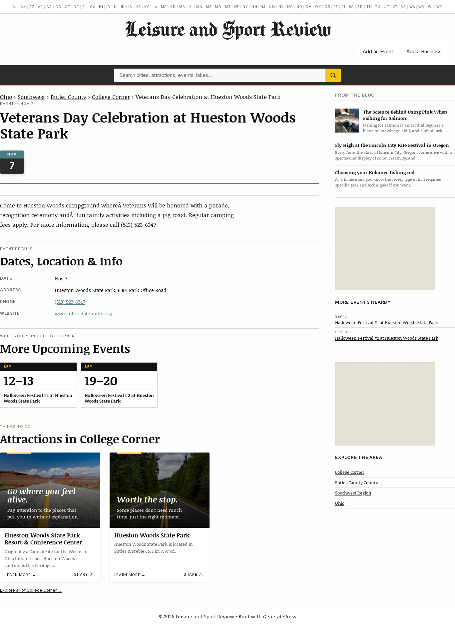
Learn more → (20, 574)
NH (254, 7)
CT (67, 7)
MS (209, 7)
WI (430, 7)
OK (318, 7)
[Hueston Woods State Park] (160, 490)
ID (108, 7)
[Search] (333, 75)
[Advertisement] (385, 248)
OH (308, 7)
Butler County (68, 97)
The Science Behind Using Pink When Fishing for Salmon (405, 114)
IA (130, 7)
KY (147, 7)
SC (351, 7)
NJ (262, 7)
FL (84, 7)
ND (299, 7)
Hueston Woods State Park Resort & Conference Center (43, 539)
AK (23, 7)
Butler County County (356, 482)
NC (290, 7)
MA (182, 7)
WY (439, 7)
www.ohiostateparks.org (83, 313)
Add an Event (378, 51)
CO (58, 7)
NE (236, 7)
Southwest (31, 97)
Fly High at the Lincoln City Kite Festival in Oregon (392, 145)
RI (343, 7)
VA (403, 7)
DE (76, 7)
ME (164, 7)
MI (191, 7)
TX (377, 7)
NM (272, 7)
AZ (32, 7)
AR (40, 7)
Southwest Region (353, 492)
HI (101, 7)
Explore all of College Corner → (31, 590)
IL (116, 7)
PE (335, 7)
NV (245, 7)
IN (123, 7)
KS (138, 7)
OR (327, 7)
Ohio (6, 97)
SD (360, 7)
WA (412, 7)
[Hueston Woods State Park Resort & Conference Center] (50, 490)
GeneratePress (279, 616)
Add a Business (424, 51)
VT (395, 7)
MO (218, 7)
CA (49, 7)
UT (386, 7)
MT (228, 7)
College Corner (111, 97)
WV (421, 7)
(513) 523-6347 (70, 301)
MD (173, 7)
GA (93, 7)
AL (15, 7)
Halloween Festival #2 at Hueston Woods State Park (386, 338)
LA (155, 7)
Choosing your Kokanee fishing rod (374, 171)
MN (199, 7)
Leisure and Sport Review (228, 28)
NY (281, 7)
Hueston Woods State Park (152, 535)
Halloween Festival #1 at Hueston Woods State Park (386, 322)
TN (369, 7)
